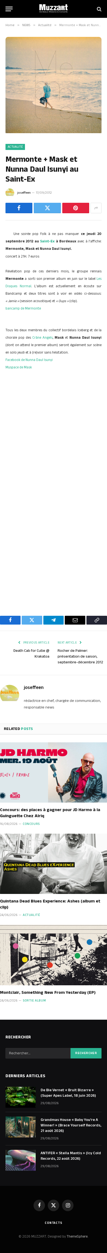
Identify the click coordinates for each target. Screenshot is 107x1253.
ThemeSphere (77, 1236)
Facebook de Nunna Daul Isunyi (29, 359)
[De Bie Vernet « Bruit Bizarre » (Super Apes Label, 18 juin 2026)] (20, 1097)
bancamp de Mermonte (23, 308)
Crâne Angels (42, 337)
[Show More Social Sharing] (96, 208)
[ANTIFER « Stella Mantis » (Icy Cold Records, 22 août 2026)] (20, 1160)
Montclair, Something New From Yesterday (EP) (47, 992)
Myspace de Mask (18, 367)
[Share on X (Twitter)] (47, 208)
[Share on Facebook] (18, 208)
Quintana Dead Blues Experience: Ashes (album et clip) (50, 904)
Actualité (15, 147)
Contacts (53, 1223)
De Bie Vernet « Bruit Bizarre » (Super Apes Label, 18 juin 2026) (68, 1092)
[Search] (99, 9)
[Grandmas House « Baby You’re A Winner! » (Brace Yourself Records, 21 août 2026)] (20, 1127)
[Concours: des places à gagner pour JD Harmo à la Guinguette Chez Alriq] (53, 772)
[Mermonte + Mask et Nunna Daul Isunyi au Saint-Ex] (53, 132)
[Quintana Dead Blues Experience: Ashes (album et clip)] (53, 864)
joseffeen (24, 192)
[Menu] (9, 9)
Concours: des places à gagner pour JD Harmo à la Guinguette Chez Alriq (50, 813)
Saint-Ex (47, 241)
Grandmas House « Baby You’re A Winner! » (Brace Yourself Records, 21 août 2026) (71, 1125)
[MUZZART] (53, 9)
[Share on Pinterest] (75, 208)
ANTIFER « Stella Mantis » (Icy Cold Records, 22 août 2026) (71, 1155)
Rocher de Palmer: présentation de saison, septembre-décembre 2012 (80, 656)
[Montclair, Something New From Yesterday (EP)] (53, 955)
